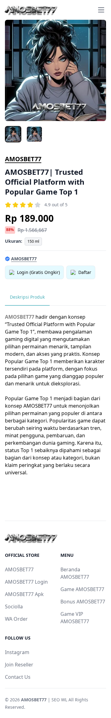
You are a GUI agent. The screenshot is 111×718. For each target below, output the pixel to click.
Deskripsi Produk (27, 297)
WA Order (16, 618)
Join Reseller (19, 664)
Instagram (17, 652)
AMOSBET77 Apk (24, 594)
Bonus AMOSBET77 (82, 601)
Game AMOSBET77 (82, 589)
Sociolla (14, 606)
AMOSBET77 (23, 159)
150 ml (33, 241)
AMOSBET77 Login (26, 581)
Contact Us (18, 677)
